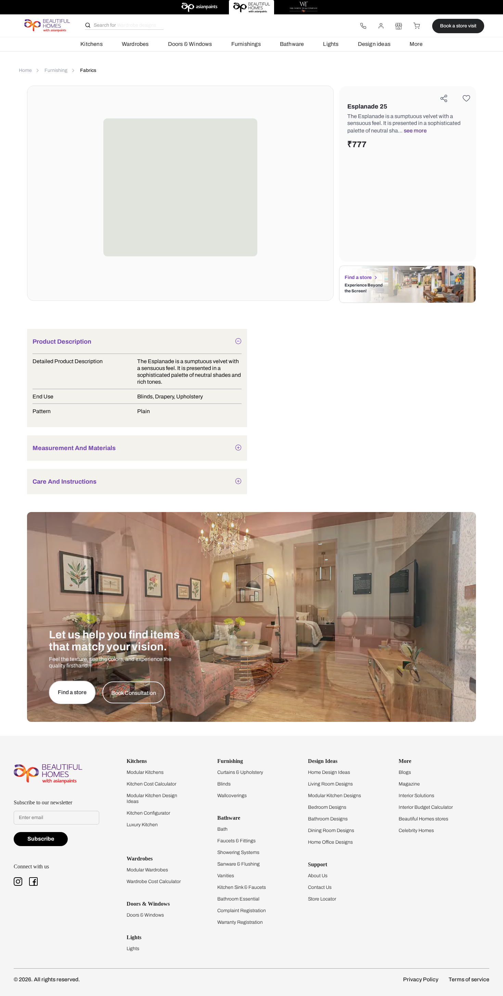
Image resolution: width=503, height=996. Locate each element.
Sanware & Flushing (238, 864)
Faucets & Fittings (236, 840)
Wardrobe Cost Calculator (154, 881)
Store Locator (322, 899)
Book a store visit (458, 25)
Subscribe (40, 839)
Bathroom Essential (238, 899)
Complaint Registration (241, 910)
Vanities (225, 875)
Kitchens (91, 44)
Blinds (224, 784)
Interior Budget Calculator (426, 807)
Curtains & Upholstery (240, 772)
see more (415, 130)
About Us (317, 875)
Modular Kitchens (145, 772)
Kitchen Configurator (148, 813)
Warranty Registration (240, 922)
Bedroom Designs (327, 807)
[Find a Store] (398, 26)
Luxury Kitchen (142, 824)
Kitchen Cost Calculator (151, 784)
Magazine (409, 784)
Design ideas (374, 44)
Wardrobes (135, 44)
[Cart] (416, 26)
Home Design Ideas (329, 772)
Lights (330, 44)
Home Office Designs (330, 842)
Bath (222, 829)
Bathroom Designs (328, 818)
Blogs (405, 772)
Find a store (358, 277)
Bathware (292, 44)
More (416, 44)
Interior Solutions (416, 795)
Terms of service (469, 979)
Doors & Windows (190, 44)
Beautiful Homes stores (423, 818)
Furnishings (246, 44)
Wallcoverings (232, 795)
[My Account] (381, 26)
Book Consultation (133, 693)
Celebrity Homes (416, 830)
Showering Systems (238, 852)
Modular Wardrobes (147, 869)
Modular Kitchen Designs (334, 795)
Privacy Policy (420, 979)
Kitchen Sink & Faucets (241, 887)
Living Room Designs (330, 784)
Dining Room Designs (331, 830)
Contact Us (320, 887)
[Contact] (363, 26)
